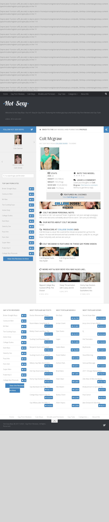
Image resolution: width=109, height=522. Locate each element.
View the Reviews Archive (18, 259)
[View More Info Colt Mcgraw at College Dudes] (49, 158)
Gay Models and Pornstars (66, 129)
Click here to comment (89, 185)
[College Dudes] (69, 208)
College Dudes (61, 143)
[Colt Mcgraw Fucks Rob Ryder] (49, 251)
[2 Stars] (77, 176)
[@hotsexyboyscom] (31, 129)
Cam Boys (31, 94)
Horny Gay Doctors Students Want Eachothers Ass (87, 288)
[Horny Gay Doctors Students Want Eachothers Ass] (90, 277)
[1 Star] (74, 176)
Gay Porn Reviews (17, 94)
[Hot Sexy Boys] (16, 104)
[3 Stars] (79, 176)
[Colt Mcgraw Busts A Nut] (69, 251)
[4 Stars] (81, 176)
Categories (72, 94)
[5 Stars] (84, 176)
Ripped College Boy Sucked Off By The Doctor (47, 288)
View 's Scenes (73, 197)
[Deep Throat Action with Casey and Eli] (70, 277)
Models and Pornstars (46, 94)
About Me (85, 94)
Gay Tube (61, 94)
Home (5, 94)
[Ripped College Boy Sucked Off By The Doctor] (49, 277)
